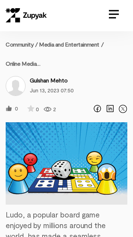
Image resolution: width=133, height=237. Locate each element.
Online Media (21, 63)
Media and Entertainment (69, 44)
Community (22, 44)
